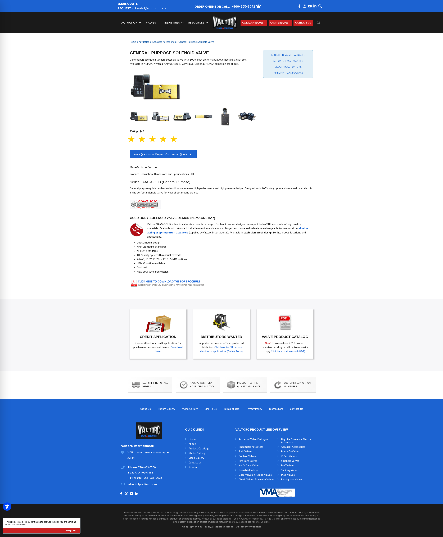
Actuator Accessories (164, 41)
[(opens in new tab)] (168, 282)
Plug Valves (288, 474)
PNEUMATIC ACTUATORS (288, 72)
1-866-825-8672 (243, 6)
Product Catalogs (199, 448)
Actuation (129, 23)
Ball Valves (245, 451)
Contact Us (303, 22)
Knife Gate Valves (249, 465)
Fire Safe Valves (248, 460)
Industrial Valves (248, 470)
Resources (196, 23)
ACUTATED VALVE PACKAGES (288, 55)
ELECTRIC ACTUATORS (288, 66)
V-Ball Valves (289, 456)
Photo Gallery (197, 453)
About (192, 443)
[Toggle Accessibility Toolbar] (7, 506)
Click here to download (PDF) (288, 351)
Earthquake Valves (291, 479)
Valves (151, 23)
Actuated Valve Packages (253, 439)
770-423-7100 (147, 467)
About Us (145, 408)
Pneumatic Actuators (251, 446)
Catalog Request (253, 22)
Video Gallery (190, 408)
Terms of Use (231, 408)
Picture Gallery (166, 408)
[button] (299, 6)
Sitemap (193, 467)
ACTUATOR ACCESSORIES (288, 60)
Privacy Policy (254, 408)
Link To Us (211, 408)
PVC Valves (287, 465)
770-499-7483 (143, 472)
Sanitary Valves (290, 470)
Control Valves (247, 456)
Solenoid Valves (290, 460)
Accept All (71, 530)
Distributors (276, 408)
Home (133, 41)
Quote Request (280, 22)
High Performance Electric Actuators (296, 440)
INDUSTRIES (172, 23)
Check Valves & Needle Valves (256, 479)
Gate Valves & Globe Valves (255, 474)
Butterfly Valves (290, 451)
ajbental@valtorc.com (149, 8)
